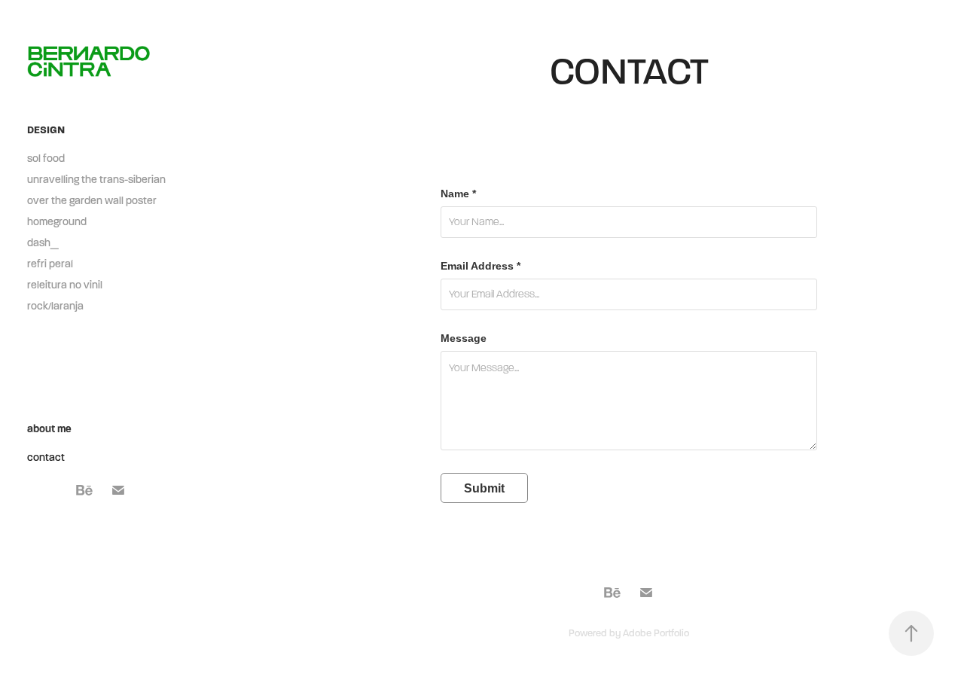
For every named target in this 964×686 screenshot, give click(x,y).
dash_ (43, 242)
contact (46, 457)
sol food (46, 158)
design (46, 129)
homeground (57, 221)
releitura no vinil (64, 285)
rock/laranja (55, 306)
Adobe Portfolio (656, 633)
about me (49, 428)
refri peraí (50, 264)
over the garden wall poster (92, 200)
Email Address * (480, 266)
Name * (458, 193)
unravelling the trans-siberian (96, 179)
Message (464, 338)
